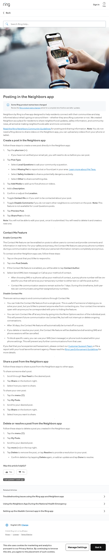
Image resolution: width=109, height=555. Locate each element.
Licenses (16, 535)
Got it (98, 547)
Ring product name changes (30, 108)
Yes (10, 472)
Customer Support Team (80, 346)
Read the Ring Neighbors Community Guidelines (27, 128)
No (23, 472)
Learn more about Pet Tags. (82, 169)
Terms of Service (26, 535)
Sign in (96, 4)
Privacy (7, 535)
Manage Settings (77, 547)
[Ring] (6, 5)
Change (25, 525)
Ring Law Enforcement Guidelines (81, 349)
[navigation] (54, 22)
